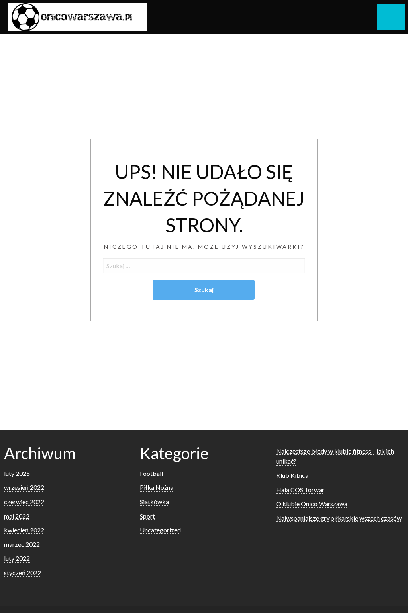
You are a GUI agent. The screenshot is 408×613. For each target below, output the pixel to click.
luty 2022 (17, 558)
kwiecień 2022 (24, 530)
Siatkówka (154, 501)
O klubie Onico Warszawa (311, 503)
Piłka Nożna (156, 487)
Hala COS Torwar (300, 489)
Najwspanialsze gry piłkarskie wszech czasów (339, 518)
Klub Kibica (292, 475)
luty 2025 (17, 473)
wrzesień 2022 (24, 487)
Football (151, 473)
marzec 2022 (22, 544)
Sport (147, 516)
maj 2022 (16, 516)
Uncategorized (160, 530)
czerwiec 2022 (24, 501)
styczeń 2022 (22, 572)
